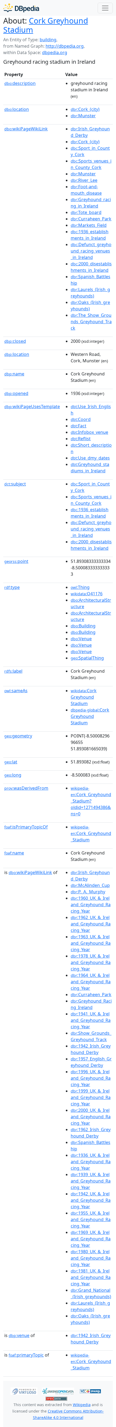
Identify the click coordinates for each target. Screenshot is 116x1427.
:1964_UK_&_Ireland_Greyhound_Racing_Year (91, 981)
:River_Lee (84, 180)
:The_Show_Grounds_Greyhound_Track (91, 321)
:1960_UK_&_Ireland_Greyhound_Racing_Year (91, 904)
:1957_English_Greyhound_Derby (91, 1062)
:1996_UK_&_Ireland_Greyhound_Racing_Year (91, 1078)
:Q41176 (87, 594)
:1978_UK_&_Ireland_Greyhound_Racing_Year (91, 962)
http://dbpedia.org (65, 46)
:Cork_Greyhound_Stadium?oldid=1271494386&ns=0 (91, 801)
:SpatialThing (87, 658)
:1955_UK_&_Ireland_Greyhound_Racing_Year (91, 1219)
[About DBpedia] (21, 8)
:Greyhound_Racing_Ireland (91, 1004)
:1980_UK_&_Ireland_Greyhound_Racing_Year (91, 1258)
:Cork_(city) (85, 109)
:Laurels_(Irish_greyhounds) (90, 293)
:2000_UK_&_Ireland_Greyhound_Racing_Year (91, 1116)
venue (19, 1335)
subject (15, 484)
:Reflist (81, 439)
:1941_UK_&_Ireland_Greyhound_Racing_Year (91, 1020)
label (13, 671)
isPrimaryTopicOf (26, 827)
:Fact (78, 426)
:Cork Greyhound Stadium (84, 697)
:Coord (81, 419)
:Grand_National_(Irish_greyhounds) (91, 1293)
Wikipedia (82, 1404)
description (20, 83)
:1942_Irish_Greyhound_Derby (91, 1049)
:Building (83, 626)
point (16, 561)
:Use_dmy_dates (90, 458)
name (14, 374)
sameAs (16, 691)
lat (10, 762)
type (12, 587)
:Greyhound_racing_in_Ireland (91, 203)
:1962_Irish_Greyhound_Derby (91, 1133)
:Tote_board (86, 212)
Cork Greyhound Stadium (45, 25)
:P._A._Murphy (88, 892)
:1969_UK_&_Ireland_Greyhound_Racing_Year (91, 1238)
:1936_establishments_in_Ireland (89, 235)
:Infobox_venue (89, 432)
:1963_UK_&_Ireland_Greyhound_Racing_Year (91, 943)
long (12, 775)
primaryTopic (26, 1355)
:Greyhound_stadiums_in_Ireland (90, 467)
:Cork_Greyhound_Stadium (91, 833)
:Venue (81, 639)
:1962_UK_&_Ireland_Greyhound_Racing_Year (91, 923)
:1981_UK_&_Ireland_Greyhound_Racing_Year (91, 1277)
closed (15, 341)
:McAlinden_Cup (90, 885)
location (16, 109)
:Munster (83, 116)
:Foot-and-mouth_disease (86, 190)
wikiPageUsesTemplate (32, 406)
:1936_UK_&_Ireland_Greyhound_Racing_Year (91, 1161)
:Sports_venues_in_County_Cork (91, 164)
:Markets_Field (89, 225)
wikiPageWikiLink (26, 129)
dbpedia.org (54, 52)
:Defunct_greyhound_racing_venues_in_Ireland (91, 251)
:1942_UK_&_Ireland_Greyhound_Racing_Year (91, 1200)
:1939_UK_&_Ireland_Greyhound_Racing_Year (91, 1181)
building (48, 40)
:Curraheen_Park (91, 219)
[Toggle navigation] (105, 8)
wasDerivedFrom (26, 788)
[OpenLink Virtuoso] (24, 1391)
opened (16, 393)
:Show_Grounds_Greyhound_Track (91, 1036)
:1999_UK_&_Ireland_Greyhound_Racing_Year (91, 1097)
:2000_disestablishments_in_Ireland (91, 267)
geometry (18, 736)
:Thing (80, 587)
